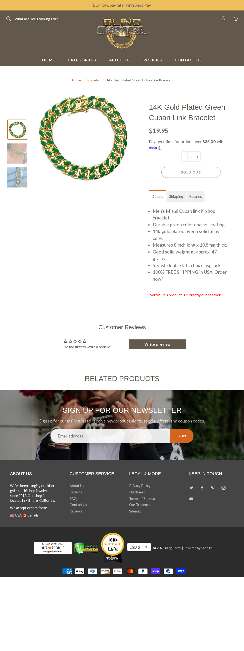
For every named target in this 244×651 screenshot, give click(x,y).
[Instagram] (223, 487)
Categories (81, 60)
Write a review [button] (157, 344)
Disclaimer (137, 492)
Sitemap (135, 511)
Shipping (176, 196)
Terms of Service (142, 499)
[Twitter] (191, 487)
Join (181, 436)
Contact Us (78, 505)
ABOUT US (120, 60)
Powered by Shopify (198, 548)
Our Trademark (140, 505)
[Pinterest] (212, 487)
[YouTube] (191, 499)
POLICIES (152, 60)
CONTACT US (188, 60)
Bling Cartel (173, 548)
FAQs (74, 499)
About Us (77, 486)
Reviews (76, 511)
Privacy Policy (139, 486)
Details (157, 196)
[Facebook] (202, 487)
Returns (195, 196)
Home (76, 80)
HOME (48, 60)
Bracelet (93, 80)
